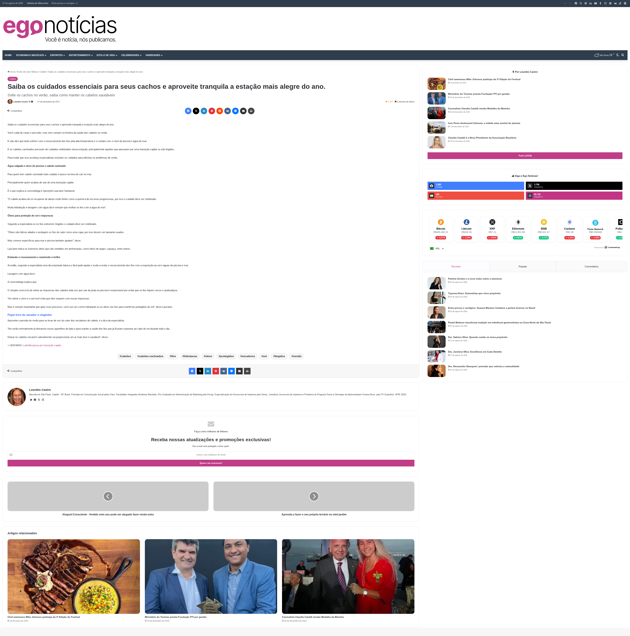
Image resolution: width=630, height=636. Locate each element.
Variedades (153, 55)
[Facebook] (575, 3)
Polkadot (621, 228)
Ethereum (518, 228)
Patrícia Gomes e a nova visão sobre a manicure (475, 278)
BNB (544, 228)
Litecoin (467, 228)
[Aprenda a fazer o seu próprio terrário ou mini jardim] (313, 496)
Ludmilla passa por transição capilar (42, 345)
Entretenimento (79, 55)
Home (8, 55)
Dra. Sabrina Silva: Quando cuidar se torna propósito (477, 337)
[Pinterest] (585, 3)
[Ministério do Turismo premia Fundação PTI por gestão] (211, 576)
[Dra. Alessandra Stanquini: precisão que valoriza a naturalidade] (437, 371)
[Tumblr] (600, 3)
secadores (248, 356)
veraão (297, 356)
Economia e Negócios (30, 55)
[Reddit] (219, 111)
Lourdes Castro (20, 102)
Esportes (56, 55)
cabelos (126, 356)
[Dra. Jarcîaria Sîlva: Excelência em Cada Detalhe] (437, 356)
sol (265, 356)
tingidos (280, 356)
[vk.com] (615, 3)
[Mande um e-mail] (32, 102)
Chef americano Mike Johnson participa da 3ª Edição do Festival (44, 617)
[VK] (227, 111)
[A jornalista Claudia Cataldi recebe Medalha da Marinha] (348, 576)
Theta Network (595, 229)
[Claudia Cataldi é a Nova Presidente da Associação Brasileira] (437, 142)
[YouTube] (595, 3)
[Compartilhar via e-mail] (243, 111)
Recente (456, 266)
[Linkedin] (590, 3)
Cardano (569, 228)
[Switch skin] (617, 55)
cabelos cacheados (151, 356)
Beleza (35, 72)
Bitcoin (440, 228)
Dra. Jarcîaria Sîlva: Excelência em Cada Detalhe (475, 351)
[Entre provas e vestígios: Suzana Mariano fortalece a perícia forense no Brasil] (437, 312)
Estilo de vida (106, 55)
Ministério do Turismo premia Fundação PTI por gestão (176, 617)
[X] (580, 3)
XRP (492, 228)
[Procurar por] (622, 55)
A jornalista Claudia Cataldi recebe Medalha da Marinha (313, 617)
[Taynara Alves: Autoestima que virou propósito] (437, 298)
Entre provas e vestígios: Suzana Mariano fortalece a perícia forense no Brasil (89, 3)
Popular (523, 266)
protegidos (227, 356)
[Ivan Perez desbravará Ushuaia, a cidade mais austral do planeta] (437, 127)
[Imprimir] (251, 111)
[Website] (31, 400)
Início (12, 72)
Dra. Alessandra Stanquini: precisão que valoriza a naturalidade (483, 366)
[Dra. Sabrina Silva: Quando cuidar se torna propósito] (437, 341)
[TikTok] (620, 3)
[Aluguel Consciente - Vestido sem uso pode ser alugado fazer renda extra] (108, 496)
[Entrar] (625, 3)
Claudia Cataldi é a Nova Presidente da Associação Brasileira (482, 137)
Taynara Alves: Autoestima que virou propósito (474, 293)
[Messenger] (235, 111)
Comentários (591, 266)
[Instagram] (605, 3)
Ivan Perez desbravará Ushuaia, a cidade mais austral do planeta (484, 123)
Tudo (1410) (525, 155)
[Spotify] (610, 3)
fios (173, 356)
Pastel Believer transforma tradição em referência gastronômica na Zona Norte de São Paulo (499, 322)
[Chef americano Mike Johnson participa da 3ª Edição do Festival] (74, 576)
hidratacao (190, 356)
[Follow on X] (30, 102)
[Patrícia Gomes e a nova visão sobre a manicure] (437, 283)
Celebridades (130, 55)
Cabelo (43, 72)
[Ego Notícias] (59, 29)
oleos (208, 356)
